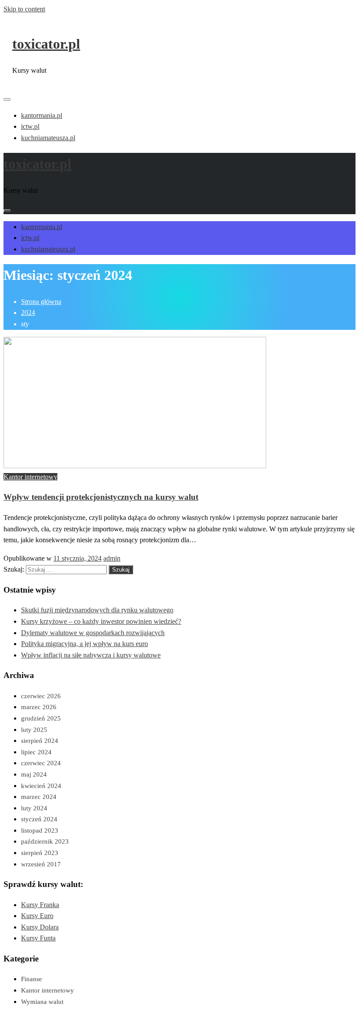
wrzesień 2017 (41, 864)
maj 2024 (34, 774)
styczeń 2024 (39, 819)
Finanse (31, 978)
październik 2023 (45, 841)
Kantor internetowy (30, 477)
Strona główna (41, 301)
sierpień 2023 (39, 852)
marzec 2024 (38, 796)
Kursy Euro (37, 915)
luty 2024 (34, 808)
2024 (28, 312)
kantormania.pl (41, 115)
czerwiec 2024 (41, 763)
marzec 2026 (38, 706)
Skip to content (24, 9)
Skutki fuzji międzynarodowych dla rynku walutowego (97, 610)
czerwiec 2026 (41, 696)
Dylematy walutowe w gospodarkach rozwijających (93, 632)
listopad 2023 (39, 830)
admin (111, 558)
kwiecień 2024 (41, 785)
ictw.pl (30, 126)
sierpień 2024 (39, 740)
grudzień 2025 (41, 718)
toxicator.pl (46, 44)
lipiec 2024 (36, 752)
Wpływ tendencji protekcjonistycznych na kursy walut (101, 497)
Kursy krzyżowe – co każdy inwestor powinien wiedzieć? (101, 621)
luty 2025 (34, 729)
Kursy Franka (40, 904)
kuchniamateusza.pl (48, 137)
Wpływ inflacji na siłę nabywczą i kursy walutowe (91, 655)
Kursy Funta (38, 938)
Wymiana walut (42, 1001)
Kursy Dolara (40, 927)
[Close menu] (7, 99)
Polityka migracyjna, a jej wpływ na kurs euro (84, 643)
